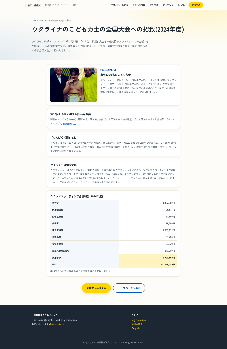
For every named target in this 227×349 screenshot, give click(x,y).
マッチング (168, 5)
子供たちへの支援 (119, 5)
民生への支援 (138, 5)
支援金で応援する (96, 287)
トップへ (182, 5)
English (136, 328)
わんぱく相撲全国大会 (64, 123)
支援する (196, 5)
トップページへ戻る (129, 288)
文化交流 (154, 5)
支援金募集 (137, 324)
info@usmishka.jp (54, 324)
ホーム (35, 20)
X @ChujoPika (139, 320)
